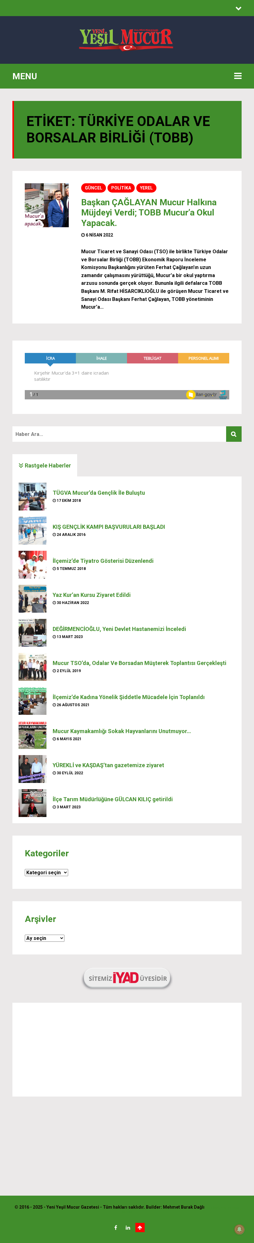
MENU (24, 76)
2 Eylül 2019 (68, 671)
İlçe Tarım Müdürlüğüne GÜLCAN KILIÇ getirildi (113, 799)
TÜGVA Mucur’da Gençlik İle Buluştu (99, 492)
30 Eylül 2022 (69, 773)
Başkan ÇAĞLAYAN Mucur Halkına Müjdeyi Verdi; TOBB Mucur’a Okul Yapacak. (149, 212)
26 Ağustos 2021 (73, 705)
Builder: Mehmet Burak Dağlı (175, 1207)
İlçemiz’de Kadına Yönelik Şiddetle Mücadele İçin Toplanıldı (129, 697)
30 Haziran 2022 (72, 603)
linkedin (128, 1227)
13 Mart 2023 (69, 637)
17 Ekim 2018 (68, 500)
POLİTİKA (121, 187)
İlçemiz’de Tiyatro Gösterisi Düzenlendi (103, 561)
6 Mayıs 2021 (68, 739)
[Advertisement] (127, 1049)
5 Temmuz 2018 (71, 569)
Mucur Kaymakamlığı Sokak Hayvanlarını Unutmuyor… (122, 731)
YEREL (146, 187)
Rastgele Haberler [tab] (47, 465)
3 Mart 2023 (68, 807)
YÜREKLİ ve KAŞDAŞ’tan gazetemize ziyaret (108, 765)
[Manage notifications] (239, 1229)
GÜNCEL (93, 187)
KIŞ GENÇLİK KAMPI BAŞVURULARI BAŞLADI (109, 527)
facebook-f (115, 1227)
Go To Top (140, 1227)
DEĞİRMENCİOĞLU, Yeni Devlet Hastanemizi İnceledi (119, 629)
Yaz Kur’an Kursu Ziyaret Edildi (92, 595)
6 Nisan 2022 (99, 235)
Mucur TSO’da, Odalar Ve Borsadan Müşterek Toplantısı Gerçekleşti (139, 663)
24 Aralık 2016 (70, 534)
